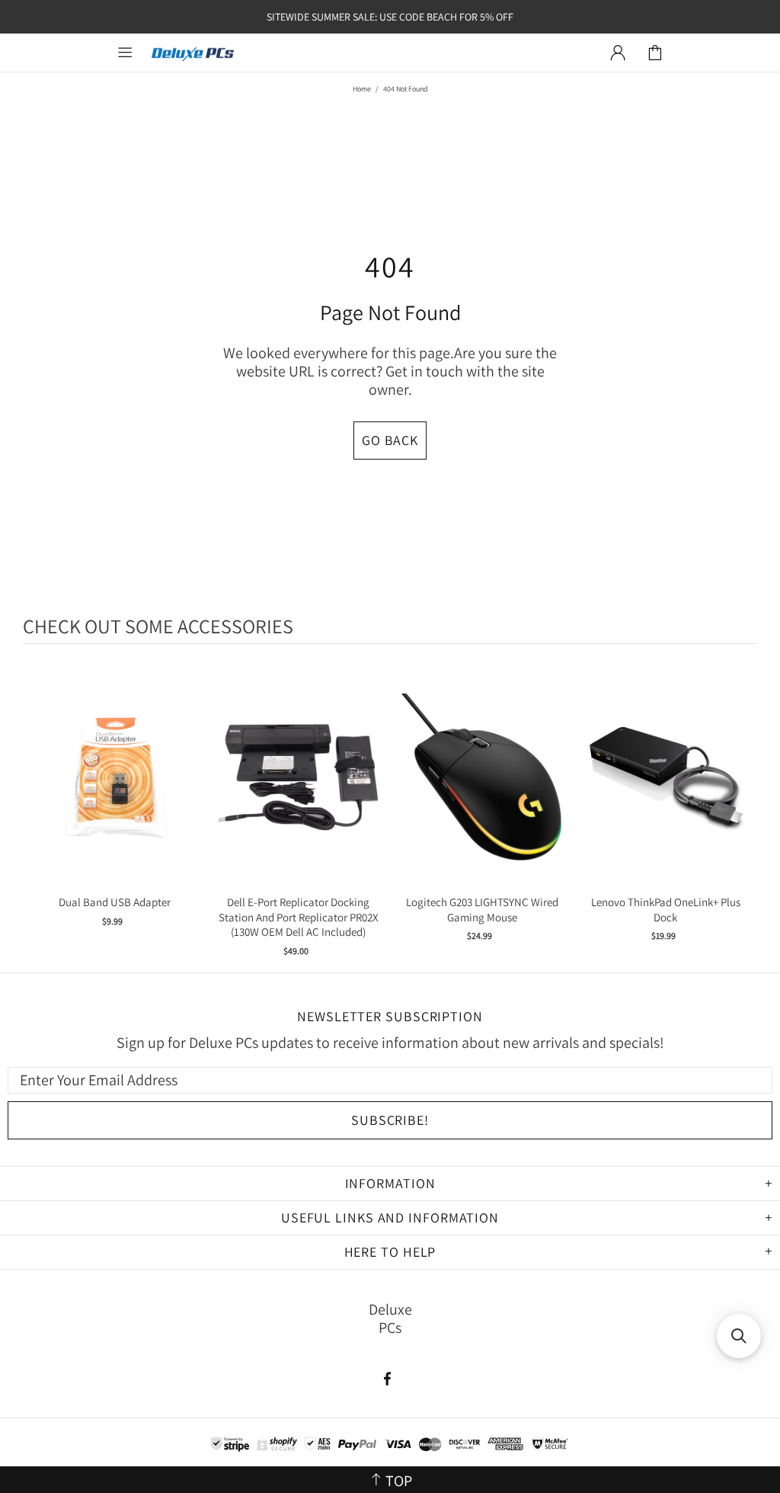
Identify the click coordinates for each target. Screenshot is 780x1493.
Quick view (115, 792)
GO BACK (390, 440)
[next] (742, 810)
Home (362, 89)
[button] (739, 1336)
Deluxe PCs (192, 53)
